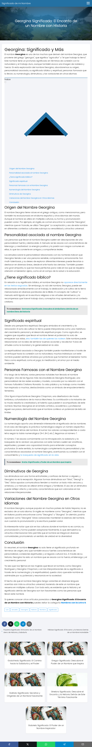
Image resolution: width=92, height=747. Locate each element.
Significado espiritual (18, 181)
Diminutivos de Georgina (20, 194)
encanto (15, 610)
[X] (10, 624)
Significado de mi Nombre (16, 3)
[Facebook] (4, 624)
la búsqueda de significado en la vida (39, 455)
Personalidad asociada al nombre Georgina (28, 173)
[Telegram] (23, 624)
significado (53, 610)
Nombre (43, 610)
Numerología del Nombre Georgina (24, 189)
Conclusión (14, 202)
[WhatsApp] (17, 624)
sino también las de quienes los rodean (45, 338)
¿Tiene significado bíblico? (20, 177)
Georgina (24, 610)
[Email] (29, 624)
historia (34, 610)
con (7, 610)
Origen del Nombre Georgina (21, 168)
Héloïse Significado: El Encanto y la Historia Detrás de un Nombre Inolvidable (68, 631)
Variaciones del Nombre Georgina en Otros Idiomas (31, 198)
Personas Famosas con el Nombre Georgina (28, 185)
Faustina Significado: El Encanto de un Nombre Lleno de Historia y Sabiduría (23, 631)
